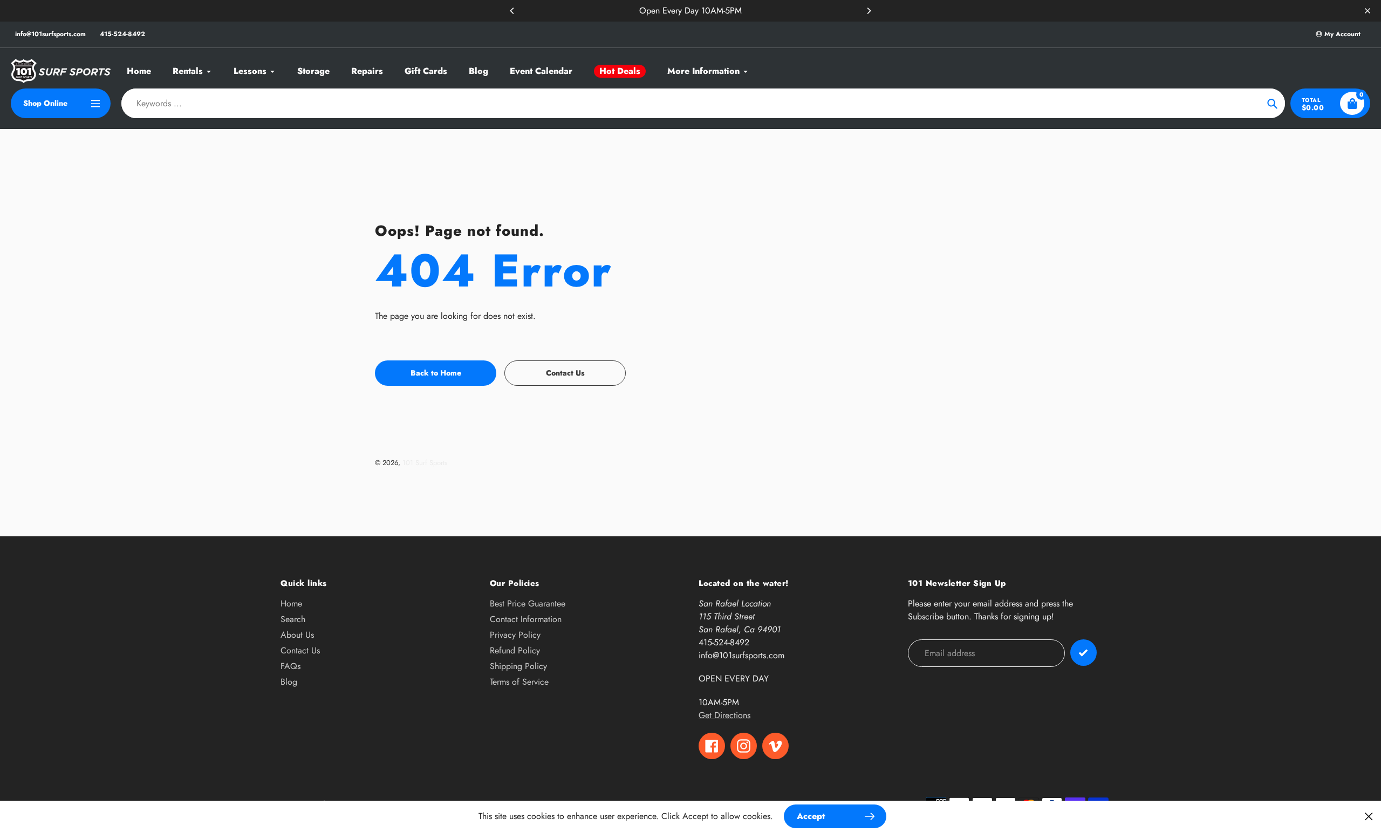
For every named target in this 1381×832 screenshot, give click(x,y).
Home (291, 603)
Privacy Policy (515, 635)
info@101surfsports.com (50, 34)
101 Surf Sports (424, 463)
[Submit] (1083, 652)
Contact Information (526, 619)
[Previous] (512, 10)
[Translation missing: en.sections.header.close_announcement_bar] (1367, 10)
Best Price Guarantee (527, 603)
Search (293, 619)
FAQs (290, 666)
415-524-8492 (122, 34)
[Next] (868, 10)
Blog (289, 682)
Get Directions (724, 715)
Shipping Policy (518, 666)
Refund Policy (515, 650)
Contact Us (300, 650)
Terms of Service (519, 682)
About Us (297, 635)
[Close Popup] (1369, 816)
